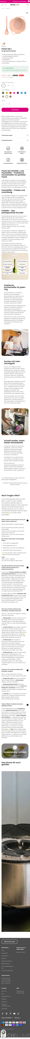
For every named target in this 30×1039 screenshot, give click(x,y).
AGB (3, 950)
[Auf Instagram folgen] (6, 1014)
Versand (11, 77)
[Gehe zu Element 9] (4, 44)
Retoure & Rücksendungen (6, 1005)
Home (3, 8)
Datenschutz (5, 955)
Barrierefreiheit (6, 963)
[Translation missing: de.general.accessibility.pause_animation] (29, 1)
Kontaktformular (6, 996)
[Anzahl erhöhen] (9, 103)
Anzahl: (3, 100)
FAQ (3, 994)
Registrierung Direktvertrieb (20, 992)
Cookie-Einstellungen (7, 970)
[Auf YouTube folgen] (14, 1014)
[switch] (3, 1037)
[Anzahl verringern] (3, 103)
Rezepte (4, 999)
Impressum (5, 953)
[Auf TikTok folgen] (18, 1014)
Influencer (4, 1001)
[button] (15, 483)
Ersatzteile (4, 1008)
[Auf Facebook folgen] (3, 1014)
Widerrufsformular (9, 941)
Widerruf (4, 958)
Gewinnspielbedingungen (7, 967)
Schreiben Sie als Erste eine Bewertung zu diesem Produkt (15, 483)
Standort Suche (21, 952)
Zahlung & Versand (7, 961)
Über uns (4, 991)
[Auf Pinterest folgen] (10, 1014)
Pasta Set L (8, 8)
